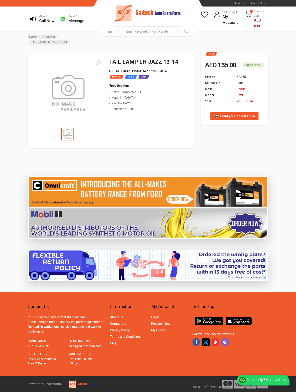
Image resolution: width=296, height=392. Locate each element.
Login (155, 317)
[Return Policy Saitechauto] (148, 265)
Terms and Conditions (125, 337)
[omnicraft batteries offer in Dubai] (148, 191)
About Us (240, 3)
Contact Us (258, 3)
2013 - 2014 (245, 101)
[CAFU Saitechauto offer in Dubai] (148, 223)
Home (33, 37)
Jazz (240, 95)
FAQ (113, 343)
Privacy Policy (120, 330)
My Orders (158, 330)
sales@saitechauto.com (85, 346)
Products (48, 37)
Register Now (160, 324)
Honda (241, 89)
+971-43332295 (39, 346)
